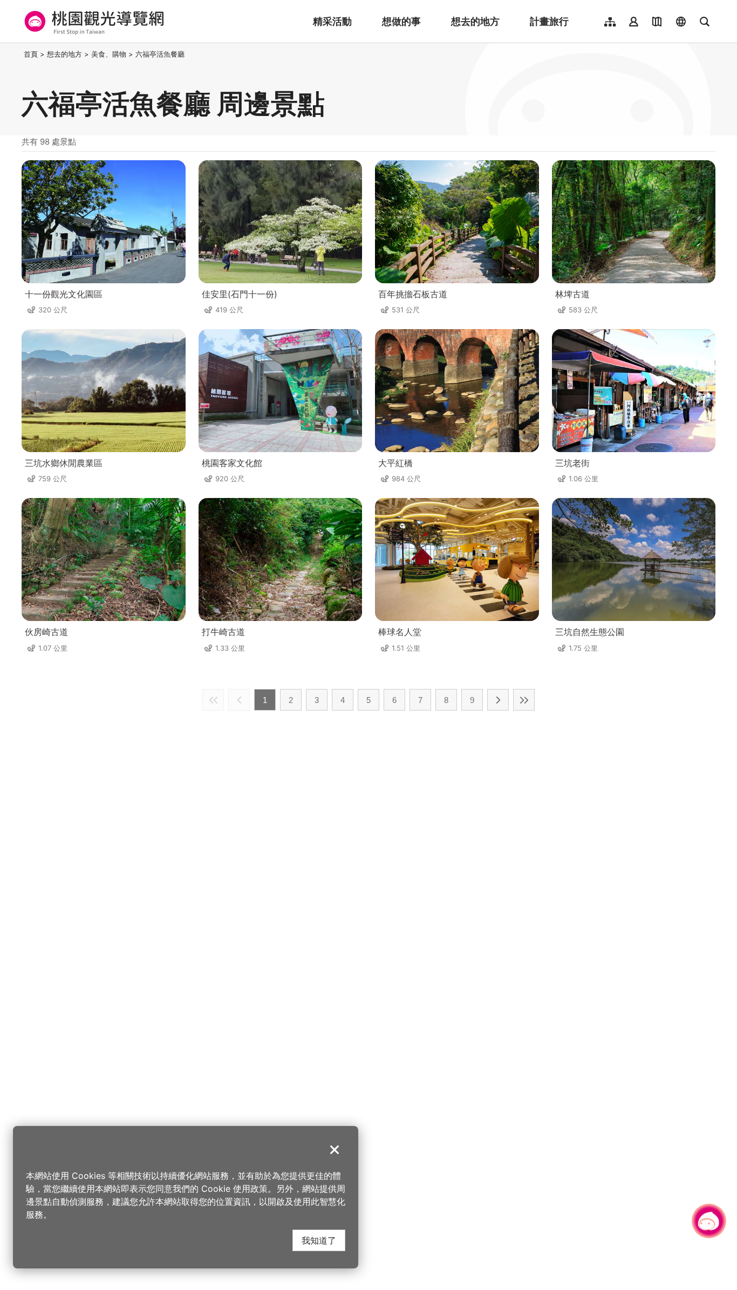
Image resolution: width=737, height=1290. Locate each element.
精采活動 (332, 21)
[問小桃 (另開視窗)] (709, 1221)
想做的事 (401, 21)
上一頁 (239, 700)
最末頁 (524, 700)
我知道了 (319, 1240)
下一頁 (498, 700)
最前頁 (213, 700)
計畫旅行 (549, 21)
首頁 (31, 54)
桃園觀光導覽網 (92, 21)
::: (18, 54)
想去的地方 (475, 21)
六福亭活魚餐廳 (160, 54)
